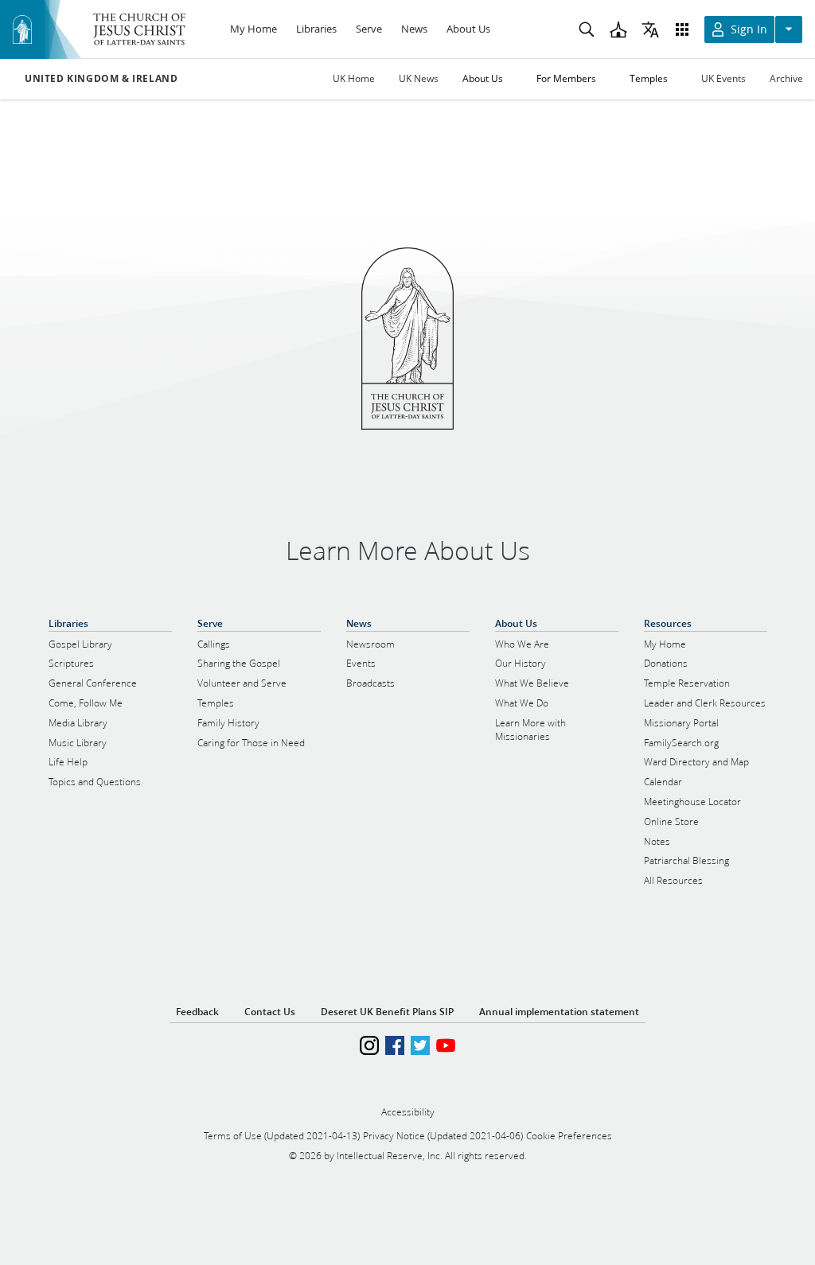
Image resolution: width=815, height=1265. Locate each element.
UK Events (723, 78)
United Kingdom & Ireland (101, 78)
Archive (786, 78)
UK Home (354, 78)
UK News (419, 78)
